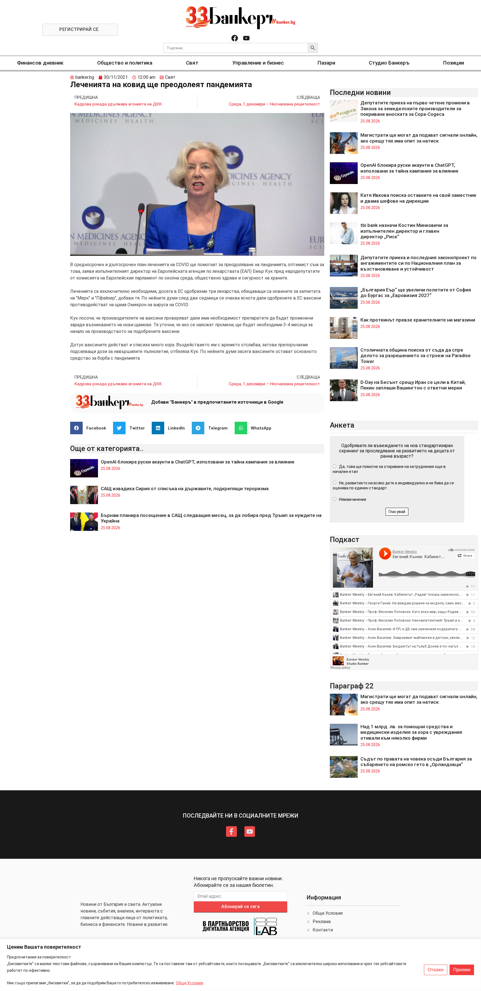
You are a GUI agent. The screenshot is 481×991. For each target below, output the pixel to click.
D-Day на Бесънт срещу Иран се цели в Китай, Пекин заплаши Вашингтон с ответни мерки (413, 385)
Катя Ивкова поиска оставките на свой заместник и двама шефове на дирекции (418, 197)
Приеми (461, 969)
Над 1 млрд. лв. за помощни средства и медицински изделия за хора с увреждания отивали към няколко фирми (411, 732)
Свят (192, 63)
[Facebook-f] (231, 831)
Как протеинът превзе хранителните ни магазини (417, 320)
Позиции (453, 63)
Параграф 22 (352, 686)
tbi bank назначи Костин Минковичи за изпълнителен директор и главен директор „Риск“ (404, 230)
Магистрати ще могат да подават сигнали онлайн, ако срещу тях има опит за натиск (418, 137)
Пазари (326, 63)
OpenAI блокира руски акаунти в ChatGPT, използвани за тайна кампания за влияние (198, 462)
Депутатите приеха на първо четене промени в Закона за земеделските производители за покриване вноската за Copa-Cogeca (415, 108)
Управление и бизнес (258, 63)
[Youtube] (246, 38)
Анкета (342, 425)
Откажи (436, 969)
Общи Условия (189, 983)
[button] (90, 428)
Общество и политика (124, 63)
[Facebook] (234, 38)
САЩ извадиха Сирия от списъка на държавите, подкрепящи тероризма (185, 488)
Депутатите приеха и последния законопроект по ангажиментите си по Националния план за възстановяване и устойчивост (418, 263)
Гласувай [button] (397, 511)
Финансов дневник (40, 63)
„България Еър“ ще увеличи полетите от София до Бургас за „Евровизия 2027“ (415, 292)
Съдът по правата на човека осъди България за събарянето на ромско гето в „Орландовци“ (416, 761)
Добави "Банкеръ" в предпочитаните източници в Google (217, 402)
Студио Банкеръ (389, 63)
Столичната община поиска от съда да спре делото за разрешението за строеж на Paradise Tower (415, 355)
